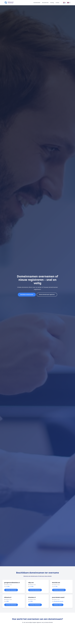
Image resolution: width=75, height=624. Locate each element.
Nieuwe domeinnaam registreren (47, 294)
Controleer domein (58, 604)
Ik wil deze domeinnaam (11, 590)
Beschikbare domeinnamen (26, 294)
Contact (57, 2)
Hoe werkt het (45, 2)
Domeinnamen (37, 2)
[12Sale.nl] (9, 2)
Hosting (52, 2)
